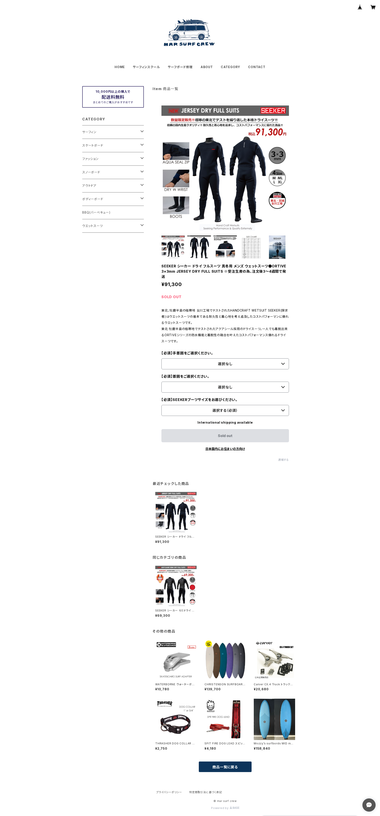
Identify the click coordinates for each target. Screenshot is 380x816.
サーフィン (89, 132)
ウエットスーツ (92, 226)
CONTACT (256, 67)
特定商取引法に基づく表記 (205, 792)
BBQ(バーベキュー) (96, 212)
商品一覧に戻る (225, 767)
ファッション (90, 159)
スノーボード (91, 172)
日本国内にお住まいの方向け (225, 449)
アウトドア (89, 185)
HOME (120, 67)
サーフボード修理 (180, 67)
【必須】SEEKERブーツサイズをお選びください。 (199, 399)
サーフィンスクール (146, 67)
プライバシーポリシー (169, 792)
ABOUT (207, 67)
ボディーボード (92, 199)
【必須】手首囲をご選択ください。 (187, 353)
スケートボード (92, 145)
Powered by (220, 808)
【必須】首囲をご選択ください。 (185, 376)
